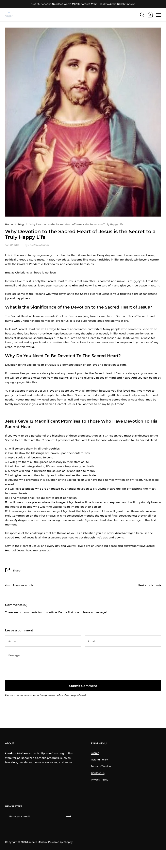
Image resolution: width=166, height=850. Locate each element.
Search (95, 752)
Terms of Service (101, 766)
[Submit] (68, 816)
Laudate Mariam (37, 842)
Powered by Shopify (60, 842)
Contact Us (97, 772)
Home (9, 224)
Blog (21, 224)
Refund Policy (99, 759)
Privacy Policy (99, 779)
